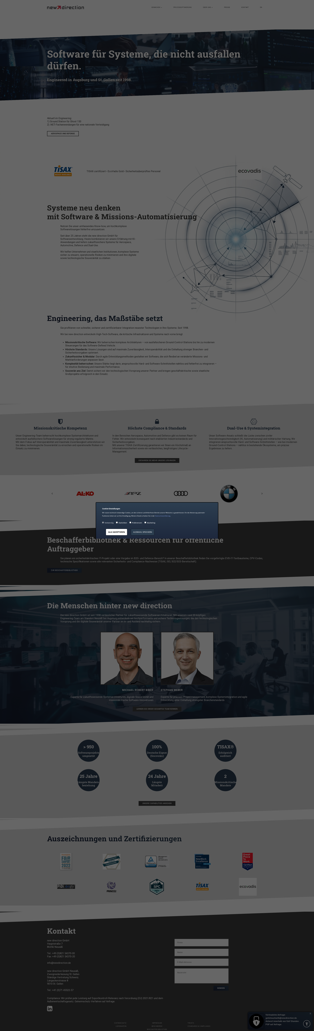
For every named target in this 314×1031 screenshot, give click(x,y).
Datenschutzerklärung (162, 516)
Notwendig (109, 523)
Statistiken (122, 523)
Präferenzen (137, 523)
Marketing (151, 523)
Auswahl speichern (142, 532)
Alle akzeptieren (116, 532)
